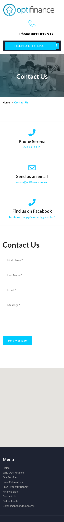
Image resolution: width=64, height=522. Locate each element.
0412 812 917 (32, 147)
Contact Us (9, 496)
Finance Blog (10, 491)
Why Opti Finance (13, 472)
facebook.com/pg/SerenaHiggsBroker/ (32, 217)
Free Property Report (30, 45)
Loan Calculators (13, 482)
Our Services (10, 477)
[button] (32, 405)
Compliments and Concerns (18, 505)
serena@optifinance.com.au (32, 182)
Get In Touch (10, 501)
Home (6, 102)
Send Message (17, 340)
